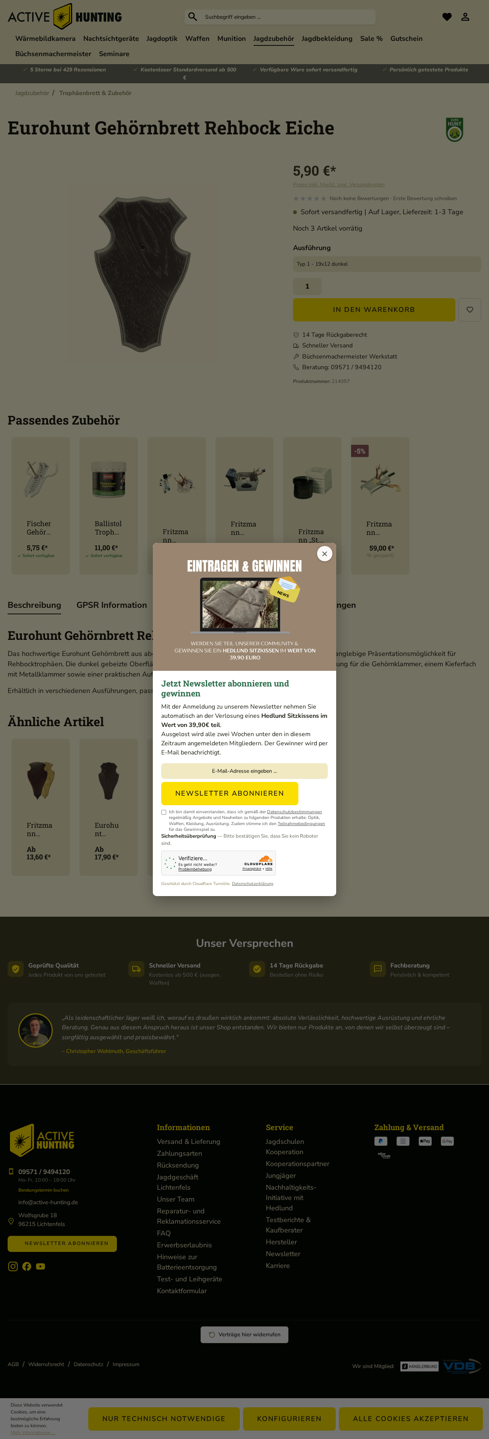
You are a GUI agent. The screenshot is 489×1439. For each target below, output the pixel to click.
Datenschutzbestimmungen (294, 812)
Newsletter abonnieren (229, 793)
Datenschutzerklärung (252, 884)
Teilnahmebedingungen (301, 823)
